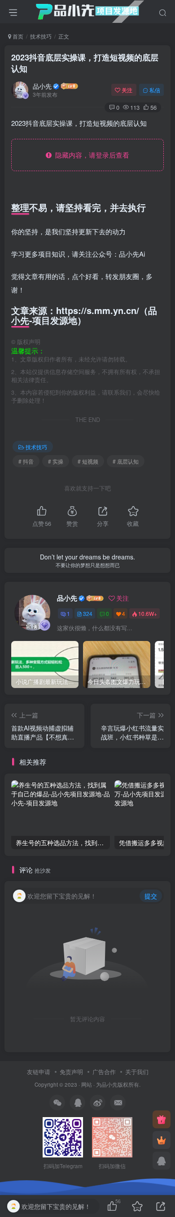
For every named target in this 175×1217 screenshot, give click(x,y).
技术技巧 (41, 36)
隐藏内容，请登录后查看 (90, 154)
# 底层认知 (126, 461)
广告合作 (104, 1071)
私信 (154, 90)
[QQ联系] (162, 1161)
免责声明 (71, 1071)
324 (87, 613)
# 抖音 (26, 461)
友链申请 (38, 1071)
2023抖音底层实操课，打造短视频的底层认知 (84, 63)
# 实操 (55, 461)
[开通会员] (162, 1140)
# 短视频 (88, 461)
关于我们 (137, 1071)
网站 (86, 1084)
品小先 (42, 86)
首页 (17, 36)
